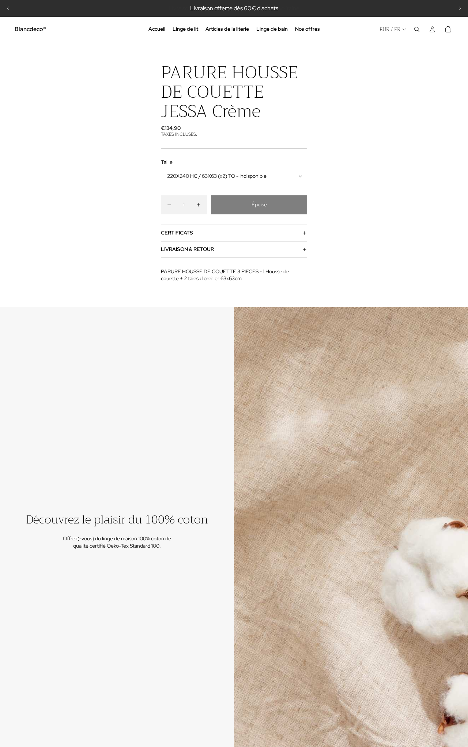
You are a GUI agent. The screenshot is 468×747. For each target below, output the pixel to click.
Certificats (177, 232)
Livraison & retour (187, 249)
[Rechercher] (417, 29)
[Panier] (448, 29)
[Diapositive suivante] (460, 8)
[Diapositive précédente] (8, 8)
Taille (167, 162)
